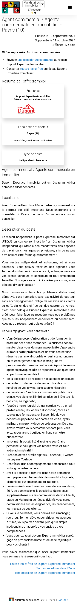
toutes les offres (31, 69)
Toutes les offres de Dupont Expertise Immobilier (42, 564)
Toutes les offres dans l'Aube (55, 568)
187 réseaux (33, 9)
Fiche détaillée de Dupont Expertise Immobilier (44, 573)
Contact (63, 600)
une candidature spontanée (35, 60)
